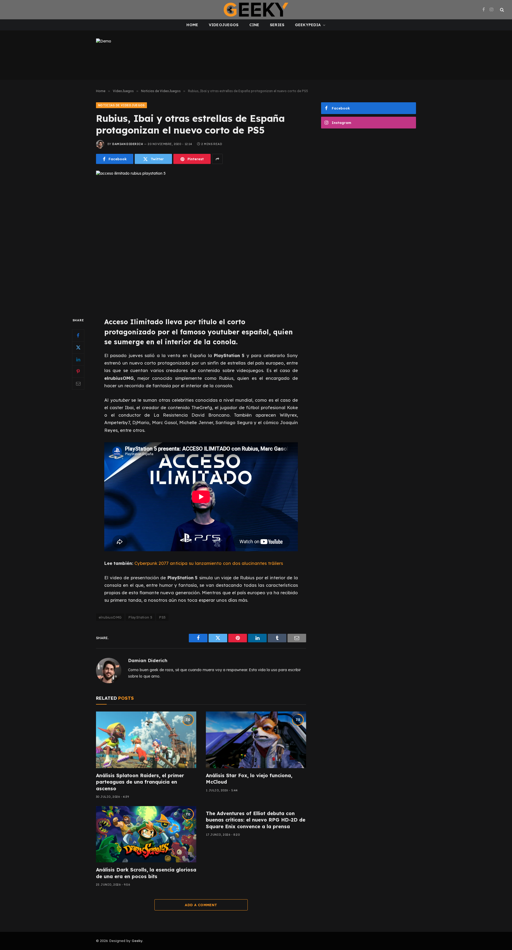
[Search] (501, 10)
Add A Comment (201, 905)
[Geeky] (256, 9)
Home (192, 24)
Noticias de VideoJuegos (121, 105)
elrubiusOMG (110, 617)
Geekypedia (308, 24)
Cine (254, 24)
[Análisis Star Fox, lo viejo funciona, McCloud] (256, 739)
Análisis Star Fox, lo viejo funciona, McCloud (249, 778)
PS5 (162, 617)
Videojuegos (224, 24)
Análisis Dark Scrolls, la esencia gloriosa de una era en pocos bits (146, 873)
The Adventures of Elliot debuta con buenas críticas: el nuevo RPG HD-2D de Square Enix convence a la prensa (255, 820)
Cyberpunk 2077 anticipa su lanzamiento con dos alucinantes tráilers (208, 563)
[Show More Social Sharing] (217, 159)
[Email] (78, 383)
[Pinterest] (78, 371)
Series (277, 24)
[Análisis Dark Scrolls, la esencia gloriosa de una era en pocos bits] (146, 834)
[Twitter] (78, 347)
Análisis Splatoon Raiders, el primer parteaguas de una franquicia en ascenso (140, 782)
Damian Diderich (127, 144)
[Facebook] (78, 335)
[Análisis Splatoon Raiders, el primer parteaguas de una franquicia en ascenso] (146, 739)
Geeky (137, 941)
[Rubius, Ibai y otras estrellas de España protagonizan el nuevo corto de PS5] (201, 239)
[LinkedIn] (78, 359)
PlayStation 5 (140, 617)
